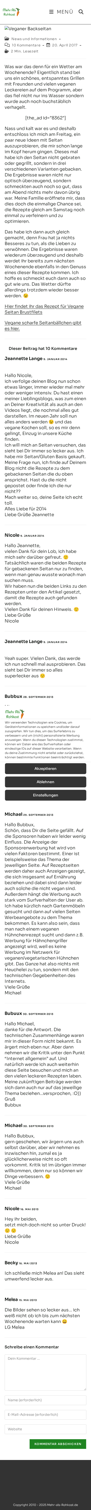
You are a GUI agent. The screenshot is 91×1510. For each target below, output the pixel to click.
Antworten (18, 365)
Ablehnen (45, 782)
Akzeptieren (45, 768)
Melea (11, 1299)
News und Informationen (34, 39)
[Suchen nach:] (79, 12)
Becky (11, 1262)
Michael (13, 814)
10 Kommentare (26, 45)
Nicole (12, 535)
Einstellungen (45, 795)
